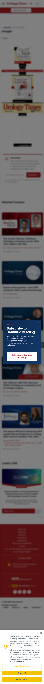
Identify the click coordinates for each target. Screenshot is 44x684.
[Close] (41, 633)
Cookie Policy (20, 661)
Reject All (22, 673)
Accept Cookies (22, 680)
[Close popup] (38, 322)
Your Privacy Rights (22, 666)
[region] (22, 657)
